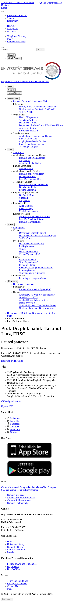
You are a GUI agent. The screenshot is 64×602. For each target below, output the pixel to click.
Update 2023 (7, 406)
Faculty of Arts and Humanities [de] (30, 101)
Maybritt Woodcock (28, 211)
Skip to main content (11, 2)
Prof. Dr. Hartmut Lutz (29, 222)
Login (4, 8)
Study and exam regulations (32, 273)
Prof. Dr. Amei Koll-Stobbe (32, 219)
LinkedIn (14, 421)
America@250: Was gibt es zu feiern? (37, 294)
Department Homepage (24, 284)
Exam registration (27, 270)
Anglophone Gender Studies (32, 141)
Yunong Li (24, 198)
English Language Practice (31, 144)
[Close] (2, 11)
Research (12, 281)
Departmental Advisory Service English (37, 235)
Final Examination (27, 259)
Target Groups (14, 93)
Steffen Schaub (26, 168)
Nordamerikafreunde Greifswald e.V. (36, 308)
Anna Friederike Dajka (30, 163)
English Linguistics (28, 138)
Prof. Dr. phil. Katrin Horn (31, 174)
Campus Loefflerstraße (18, 503)
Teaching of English (28, 146)
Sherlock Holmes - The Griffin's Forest (37, 305)
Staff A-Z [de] (25, 238)
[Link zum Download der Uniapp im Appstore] (29, 457)
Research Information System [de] (35, 289)
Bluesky (14, 432)
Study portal (19, 227)
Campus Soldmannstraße (19, 500)
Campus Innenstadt (16, 495)
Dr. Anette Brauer (27, 176)
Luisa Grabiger (26, 208)
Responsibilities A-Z (28, 130)
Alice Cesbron (26, 206)
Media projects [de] (28, 302)
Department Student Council (32, 233)
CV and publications (11, 401)
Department (13, 98)
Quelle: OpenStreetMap (50, 2)
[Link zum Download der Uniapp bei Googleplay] (29, 475)
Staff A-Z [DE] (26, 112)
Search (4, 49)
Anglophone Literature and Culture (35, 136)
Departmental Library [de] (31, 243)
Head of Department (28, 117)
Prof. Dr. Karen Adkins (30, 179)
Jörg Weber (24, 160)
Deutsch (5, 5)
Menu (10, 87)
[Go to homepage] (31, 79)
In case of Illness (27, 265)
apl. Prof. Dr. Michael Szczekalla (34, 216)
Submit (41, 49)
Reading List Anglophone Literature (36, 267)
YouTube (14, 426)
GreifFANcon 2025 (28, 297)
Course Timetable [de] (29, 254)
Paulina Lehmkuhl (27, 190)
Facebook (14, 424)
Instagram (14, 418)
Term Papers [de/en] (28, 262)
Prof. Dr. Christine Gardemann (33, 184)
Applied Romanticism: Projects (33, 300)
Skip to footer (27, 2)
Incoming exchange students (32, 278)
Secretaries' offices (27, 120)
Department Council (28, 122)
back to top (7, 599)
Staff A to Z (18, 152)
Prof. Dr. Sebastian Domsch (32, 158)
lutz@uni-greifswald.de (12, 361)
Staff (10, 149)
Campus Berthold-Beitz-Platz (21, 497)
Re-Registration (26, 246)
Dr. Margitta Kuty (27, 187)
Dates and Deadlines (28, 251)
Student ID (24, 249)
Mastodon (15, 429)
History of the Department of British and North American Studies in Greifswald (38, 108)
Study (10, 225)
